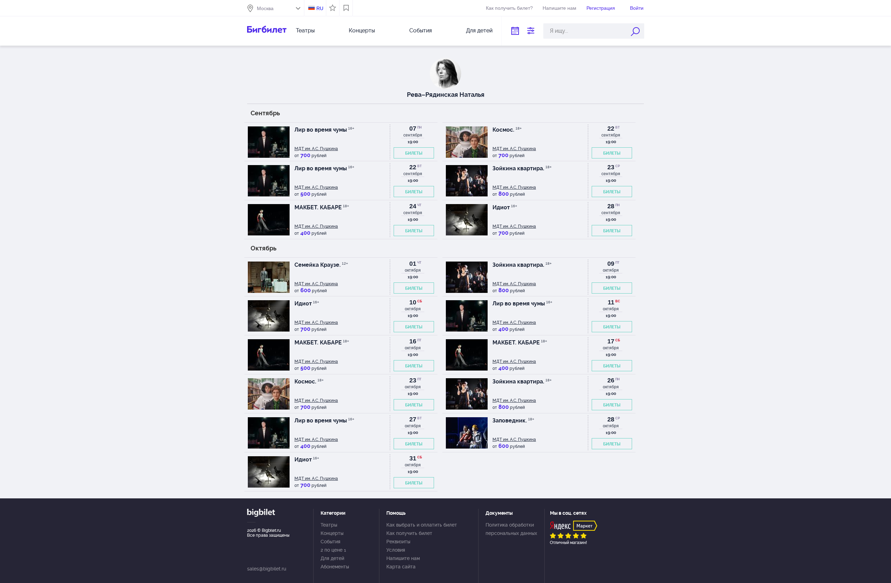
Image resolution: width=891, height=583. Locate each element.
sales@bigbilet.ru (266, 569)
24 (412, 206)
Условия (395, 550)
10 (412, 302)
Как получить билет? (509, 8)
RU (319, 8)
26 (610, 380)
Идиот (504, 207)
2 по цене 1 (333, 550)
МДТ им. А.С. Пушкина (316, 148)
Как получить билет (409, 533)
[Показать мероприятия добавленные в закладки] (346, 8)
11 (611, 302)
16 (412, 341)
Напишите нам (559, 8)
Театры (305, 30)
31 (412, 458)
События (420, 30)
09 (610, 263)
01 (412, 263)
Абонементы (335, 566)
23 (610, 167)
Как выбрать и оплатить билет (421, 525)
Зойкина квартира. (522, 168)
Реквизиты (398, 541)
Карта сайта (401, 566)
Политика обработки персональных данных (511, 529)
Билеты (414, 153)
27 (412, 419)
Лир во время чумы (324, 129)
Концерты (362, 30)
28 (610, 206)
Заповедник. (513, 420)
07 (412, 128)
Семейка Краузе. (321, 265)
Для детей (479, 30)
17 (610, 341)
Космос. (507, 129)
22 (610, 128)
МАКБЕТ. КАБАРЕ (321, 207)
